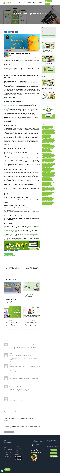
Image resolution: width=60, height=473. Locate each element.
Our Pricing (16, 450)
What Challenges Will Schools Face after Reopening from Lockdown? (11, 300)
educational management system (47, 148)
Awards (16, 442)
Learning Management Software (47, 165)
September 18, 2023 (9, 320)
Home (20, 16)
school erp (44, 182)
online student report (46, 177)
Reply (10, 350)
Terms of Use (17, 454)
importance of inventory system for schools (48, 155)
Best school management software (48, 138)
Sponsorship (17, 444)
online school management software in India (48, 175)
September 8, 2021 (27, 320)
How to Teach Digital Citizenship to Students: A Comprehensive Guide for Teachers (12, 325)
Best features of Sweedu (46, 135)
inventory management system (47, 161)
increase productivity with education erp (48, 159)
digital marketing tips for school (9, 255)
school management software (11, 230)
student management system (47, 197)
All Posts (23, 16)
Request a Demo (54, 449)
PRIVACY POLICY (17, 446)
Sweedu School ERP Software (47, 200)
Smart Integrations (7, 460)
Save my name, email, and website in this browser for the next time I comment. (19, 418)
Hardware (5, 464)
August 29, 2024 (27, 293)
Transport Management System (47, 203)
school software (45, 195)
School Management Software (9, 452)
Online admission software (46, 170)
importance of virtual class (46, 157)
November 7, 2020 (8, 296)
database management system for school (48, 146)
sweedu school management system (48, 202)
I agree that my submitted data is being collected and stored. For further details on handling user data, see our (22, 427)
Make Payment (7, 469)
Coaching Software (54, 456)
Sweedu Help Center (18, 448)
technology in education (8, 67)
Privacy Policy (12, 427)
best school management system (47, 142)
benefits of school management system (47, 133)
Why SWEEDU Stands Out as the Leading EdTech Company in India (31, 296)
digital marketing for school (9, 253)
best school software (46, 144)
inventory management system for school (48, 164)
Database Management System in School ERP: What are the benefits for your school (31, 325)
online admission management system (48, 169)
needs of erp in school (46, 167)
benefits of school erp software (47, 128)
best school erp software (46, 136)
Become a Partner (53, 453)
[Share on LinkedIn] (16, 32)
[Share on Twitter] (9, 32)
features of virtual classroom (47, 151)
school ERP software (51, 182)
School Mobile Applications (8, 454)
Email (43, 31)
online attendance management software (47, 173)
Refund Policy (17, 452)
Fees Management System (46, 153)
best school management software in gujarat (48, 140)
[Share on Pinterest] (12, 32)
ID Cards (5, 462)
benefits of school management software (47, 130)
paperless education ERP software (48, 180)
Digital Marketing (21, 75)
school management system (47, 190)
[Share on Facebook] (5, 32)
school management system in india (48, 192)
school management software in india (48, 187)
